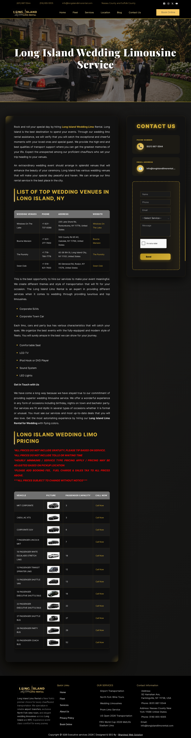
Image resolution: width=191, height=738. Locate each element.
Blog (119, 12)
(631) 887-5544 (155, 146)
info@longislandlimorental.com (161, 168)
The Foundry (98, 254)
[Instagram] (168, 3)
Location (105, 12)
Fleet (75, 12)
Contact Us (135, 12)
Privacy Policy (67, 718)
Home (62, 12)
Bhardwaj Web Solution (130, 734)
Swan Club (98, 266)
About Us (64, 711)
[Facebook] (164, 3)
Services (89, 12)
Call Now (100, 505)
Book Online (66, 724)
